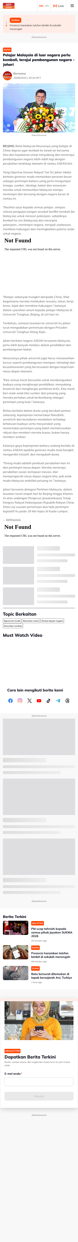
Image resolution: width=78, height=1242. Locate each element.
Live (61, 6)
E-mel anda (12, 1073)
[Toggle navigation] (72, 6)
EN (47, 5)
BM (41, 5)
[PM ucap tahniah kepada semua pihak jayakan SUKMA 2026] (15, 928)
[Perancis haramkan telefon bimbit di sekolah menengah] (15, 952)
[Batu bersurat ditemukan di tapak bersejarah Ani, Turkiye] (15, 973)
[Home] (9, 6)
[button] (6, 22)
